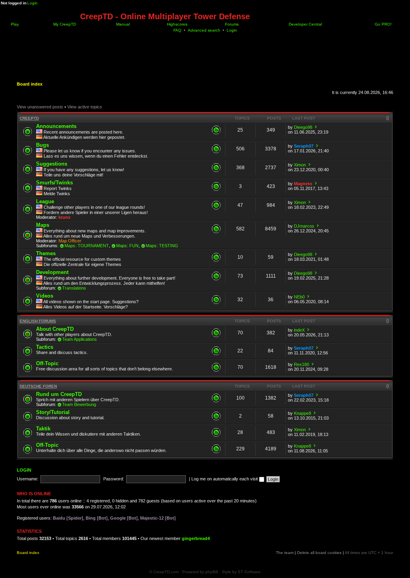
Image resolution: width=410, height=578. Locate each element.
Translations (74, 288)
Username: (27, 478)
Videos (44, 296)
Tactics (44, 347)
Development (52, 272)
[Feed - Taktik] (216, 432)
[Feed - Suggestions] (216, 167)
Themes (46, 253)
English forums (38, 321)
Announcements (56, 126)
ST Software (249, 572)
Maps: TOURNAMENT (86, 245)
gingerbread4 (196, 538)
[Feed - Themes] (216, 257)
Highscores (176, 24)
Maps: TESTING (162, 245)
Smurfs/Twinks (54, 183)
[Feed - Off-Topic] (216, 367)
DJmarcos (304, 226)
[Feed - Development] (216, 276)
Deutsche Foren (38, 386)
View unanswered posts (40, 106)
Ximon (300, 164)
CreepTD (29, 118)
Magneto (303, 183)
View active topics (84, 106)
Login (32, 3)
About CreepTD (55, 329)
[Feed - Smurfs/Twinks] (216, 186)
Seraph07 (304, 146)
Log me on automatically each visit (225, 478)
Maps (42, 225)
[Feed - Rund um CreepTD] (216, 398)
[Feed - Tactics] (216, 350)
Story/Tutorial (53, 412)
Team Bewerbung (79, 404)
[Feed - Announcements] (216, 130)
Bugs (42, 145)
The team (284, 552)
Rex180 (301, 364)
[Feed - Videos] (216, 299)
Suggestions (51, 164)
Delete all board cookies (319, 552)
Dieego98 (303, 127)
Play (14, 24)
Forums (231, 24)
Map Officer (69, 240)
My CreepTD (64, 24)
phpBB (211, 572)
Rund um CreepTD (59, 394)
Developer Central (304, 24)
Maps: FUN (127, 245)
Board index (29, 84)
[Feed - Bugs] (216, 148)
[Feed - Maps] (216, 228)
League (45, 201)
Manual (122, 24)
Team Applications (79, 339)
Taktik (43, 429)
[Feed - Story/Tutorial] (216, 416)
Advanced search (204, 30)
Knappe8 (302, 413)
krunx (64, 217)
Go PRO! (383, 24)
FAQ (177, 30)
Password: (113, 478)
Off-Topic (47, 363)
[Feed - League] (216, 205)
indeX (299, 330)
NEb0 (299, 296)
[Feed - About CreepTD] (216, 332)
